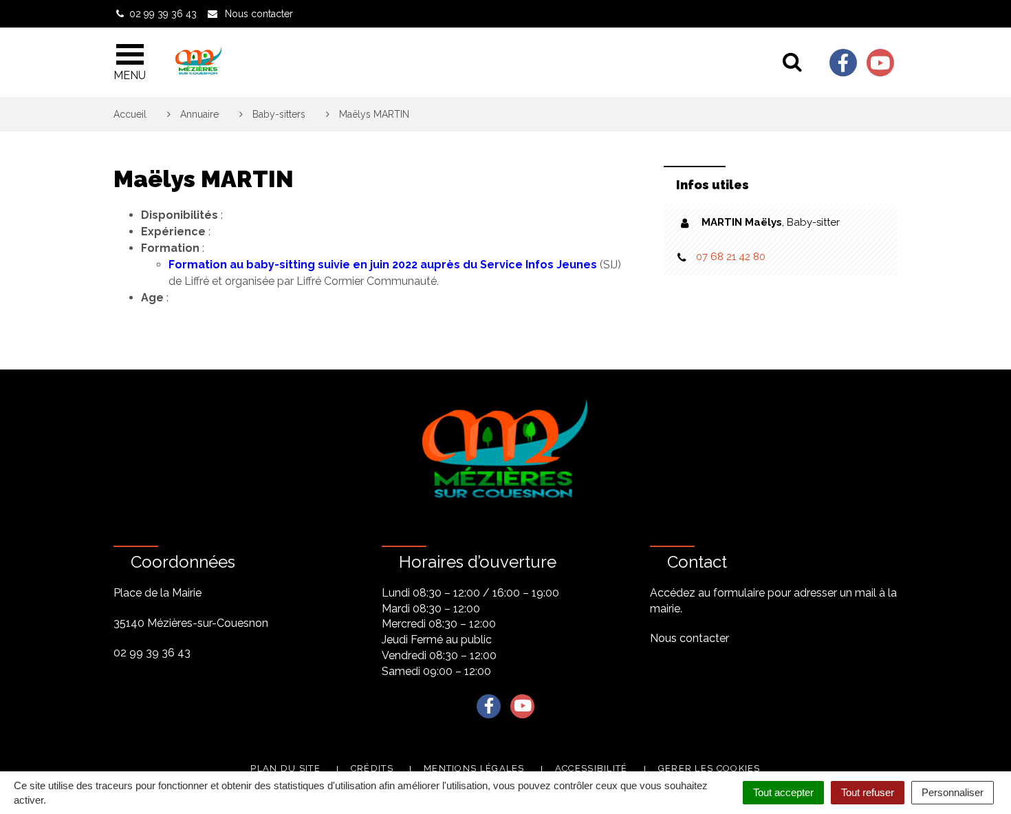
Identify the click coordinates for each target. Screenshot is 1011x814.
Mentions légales (474, 768)
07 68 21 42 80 (730, 256)
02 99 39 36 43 (152, 652)
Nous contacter (689, 638)
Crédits (372, 768)
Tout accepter (783, 792)
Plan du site (285, 768)
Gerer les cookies (709, 768)
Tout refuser (867, 792)
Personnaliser (952, 792)
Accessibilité (591, 768)
